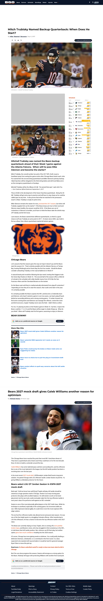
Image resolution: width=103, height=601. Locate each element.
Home (13, 377)
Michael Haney (15, 398)
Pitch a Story (32, 589)
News (18, 2)
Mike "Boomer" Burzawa (18, 36)
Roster (44, 2)
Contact (52, 586)
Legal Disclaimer (16, 592)
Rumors (23, 2)
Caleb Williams (16, 467)
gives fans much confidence (25, 532)
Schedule (30, 2)
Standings (38, 2)
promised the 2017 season (47, 204)
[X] (93, 2)
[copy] (21, 40)
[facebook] (89, 2)
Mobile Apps (87, 586)
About (13, 586)
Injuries (50, 2)
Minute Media (11, 596)
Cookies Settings (71, 592)
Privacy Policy (54, 589)
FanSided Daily (16, 589)
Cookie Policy (87, 589)
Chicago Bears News (22, 377)
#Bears (31, 187)
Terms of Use (70, 589)
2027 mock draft (28, 475)
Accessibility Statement (36, 592)
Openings (31, 586)
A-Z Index (53, 592)
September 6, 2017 (38, 189)
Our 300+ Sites (70, 586)
